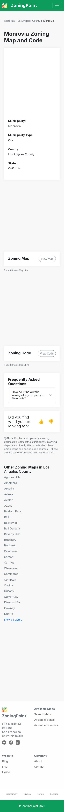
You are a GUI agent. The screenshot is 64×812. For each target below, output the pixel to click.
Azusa (8, 505)
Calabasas (10, 551)
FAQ (5, 766)
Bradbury (10, 540)
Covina (8, 585)
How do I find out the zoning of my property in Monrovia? (28, 395)
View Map (47, 259)
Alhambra (10, 483)
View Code (47, 353)
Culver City (11, 596)
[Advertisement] (32, 83)
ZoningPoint (23, 5)
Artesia (8, 494)
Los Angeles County (29, 20)
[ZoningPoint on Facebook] (11, 742)
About (38, 761)
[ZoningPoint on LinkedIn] (18, 742)
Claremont (11, 568)
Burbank (9, 545)
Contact (39, 766)
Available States (44, 719)
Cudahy (9, 591)
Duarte (8, 614)
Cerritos (9, 562)
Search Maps (43, 714)
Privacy (27, 794)
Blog (5, 761)
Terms (40, 794)
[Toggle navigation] (57, 5)
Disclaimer (11, 794)
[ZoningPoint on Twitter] (4, 742)
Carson (8, 557)
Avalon (8, 500)
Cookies (54, 794)
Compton (10, 579)
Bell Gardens (12, 528)
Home (6, 772)
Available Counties (46, 725)
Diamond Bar (12, 602)
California (9, 20)
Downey (9, 608)
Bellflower (10, 522)
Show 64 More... (13, 619)
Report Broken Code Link (16, 365)
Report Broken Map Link (16, 270)
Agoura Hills (12, 477)
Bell (6, 517)
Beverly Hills (12, 534)
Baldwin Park (12, 511)
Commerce (11, 574)
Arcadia (9, 488)
